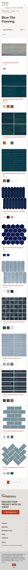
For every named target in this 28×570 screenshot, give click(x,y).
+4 (15, 106)
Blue (4, 34)
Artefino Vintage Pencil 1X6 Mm (12, 358)
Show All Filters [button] (7, 29)
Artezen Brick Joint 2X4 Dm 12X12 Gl (13, 431)
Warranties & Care (7, 530)
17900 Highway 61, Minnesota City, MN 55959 (12, 545)
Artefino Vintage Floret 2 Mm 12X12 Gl (14, 322)
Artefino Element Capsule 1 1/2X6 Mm (14, 211)
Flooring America (5, 10)
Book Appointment (11, 512)
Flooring (13, 10)
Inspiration (5, 527)
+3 (15, 217)
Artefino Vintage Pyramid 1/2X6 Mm (13, 394)
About (3, 534)
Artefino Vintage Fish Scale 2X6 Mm (13, 285)
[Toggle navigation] (25, 5)
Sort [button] (21, 29)
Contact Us (5, 538)
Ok (14, 564)
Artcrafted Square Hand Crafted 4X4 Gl (14, 137)
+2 (15, 327)
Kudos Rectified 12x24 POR (10, 62)
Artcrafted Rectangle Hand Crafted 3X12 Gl (13, 99)
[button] (6, 34)
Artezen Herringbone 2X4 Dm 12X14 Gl (14, 467)
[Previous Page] (5, 482)
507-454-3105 (5, 5)
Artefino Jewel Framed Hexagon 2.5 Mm (13, 248)
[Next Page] (22, 482)
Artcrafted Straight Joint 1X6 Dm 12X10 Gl (14, 174)
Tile (18, 10)
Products (4, 523)
